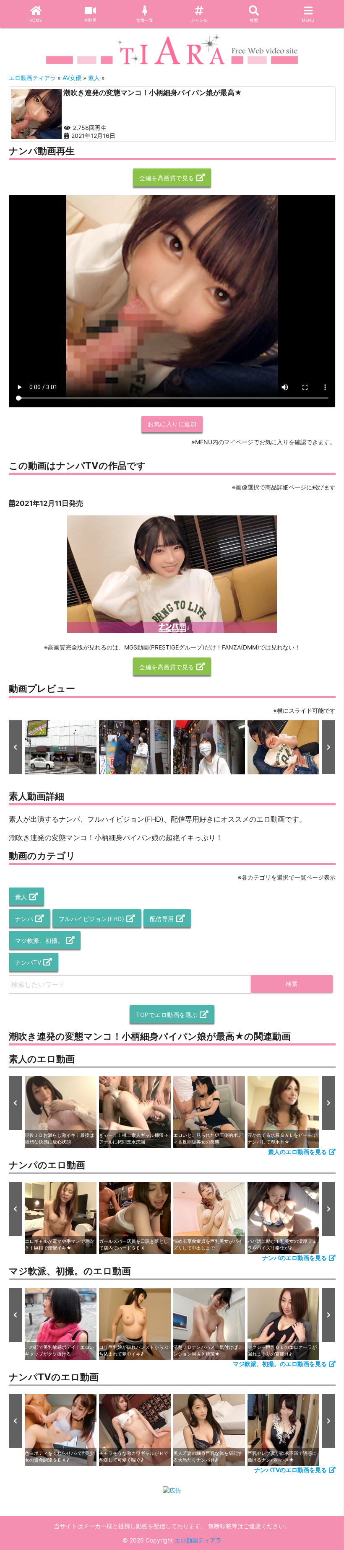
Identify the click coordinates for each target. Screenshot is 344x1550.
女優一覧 (144, 20)
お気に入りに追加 (172, 423)
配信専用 (162, 918)
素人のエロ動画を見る (297, 1151)
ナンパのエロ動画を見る (294, 1257)
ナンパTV (28, 962)
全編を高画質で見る (166, 177)
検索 (254, 20)
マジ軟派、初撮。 (39, 940)
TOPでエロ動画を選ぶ (167, 1014)
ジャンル (199, 20)
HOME (35, 20)
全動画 (90, 20)
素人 (21, 897)
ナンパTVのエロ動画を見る (290, 1469)
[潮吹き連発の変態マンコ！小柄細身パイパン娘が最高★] (36, 114)
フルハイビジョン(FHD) (92, 918)
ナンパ (24, 918)
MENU (308, 20)
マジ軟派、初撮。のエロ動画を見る (280, 1363)
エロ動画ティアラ (198, 1540)
